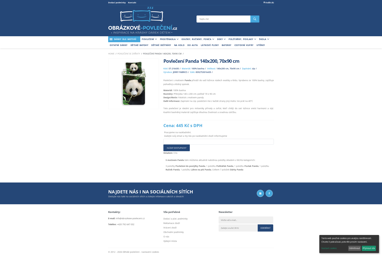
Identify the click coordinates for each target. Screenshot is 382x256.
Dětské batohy (139, 45)
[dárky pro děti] (142, 34)
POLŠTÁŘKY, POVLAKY (241, 39)
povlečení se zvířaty (128, 53)
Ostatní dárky (119, 45)
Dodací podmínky (117, 2)
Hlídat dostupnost (176, 148)
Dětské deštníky (161, 45)
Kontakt (132, 2)
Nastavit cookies (329, 248)
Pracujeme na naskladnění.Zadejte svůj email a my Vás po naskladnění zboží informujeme (195, 134)
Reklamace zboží (171, 223)
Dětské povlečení (131, 251)
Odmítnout (354, 248)
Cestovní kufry (244, 45)
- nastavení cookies (149, 251)
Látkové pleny (210, 45)
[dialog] (349, 244)
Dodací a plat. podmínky (175, 218)
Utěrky (261, 45)
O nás (166, 236)
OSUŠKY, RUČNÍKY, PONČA (196, 39)
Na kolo (179, 45)
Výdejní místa (170, 241)
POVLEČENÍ (148, 39)
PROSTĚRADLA (168, 39)
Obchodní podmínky (173, 232)
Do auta (192, 45)
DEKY (220, 39)
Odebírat (265, 227)
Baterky (226, 45)
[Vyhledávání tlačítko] (254, 19)
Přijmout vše (369, 248)
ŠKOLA (263, 39)
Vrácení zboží (170, 227)
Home (111, 53)
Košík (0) (269, 2)
